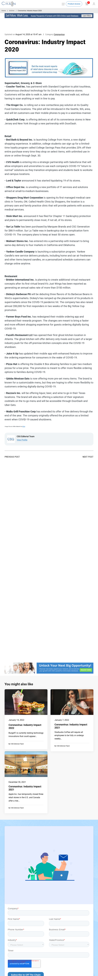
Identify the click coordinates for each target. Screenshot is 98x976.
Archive (11, 11)
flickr (23, 426)
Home (4, 11)
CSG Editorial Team (17, 744)
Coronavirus (59, 34)
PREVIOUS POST (12, 457)
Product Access (74, 4)
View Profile (22, 440)
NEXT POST (88, 457)
